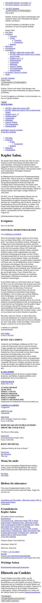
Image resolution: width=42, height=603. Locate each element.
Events (12, 142)
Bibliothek (13, 64)
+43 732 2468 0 (13, 552)
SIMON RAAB (6, 411)
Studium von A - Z (16, 58)
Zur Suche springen (18, 5)
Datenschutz (16, 567)
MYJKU (22, 52)
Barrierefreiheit (15, 70)
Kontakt (4, 554)
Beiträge (13, 146)
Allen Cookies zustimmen (10, 601)
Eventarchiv (18, 144)
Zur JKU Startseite (12, 8)
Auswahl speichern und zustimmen (13, 598)
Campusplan (14, 62)
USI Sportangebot (16, 68)
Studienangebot (15, 60)
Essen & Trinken (16, 66)
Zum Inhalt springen (18, 3)
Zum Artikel (5, 333)
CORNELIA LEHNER (12, 234)
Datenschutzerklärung (32, 592)
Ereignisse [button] (9, 140)
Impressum (25, 567)
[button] (9, 32)
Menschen (9, 148)
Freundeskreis (10, 150)
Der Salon (9, 138)
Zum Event (5, 417)
